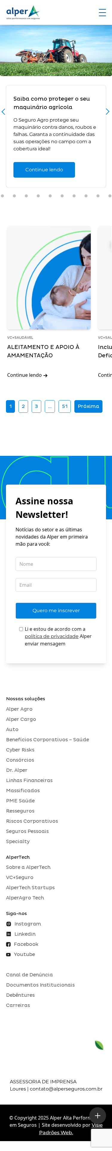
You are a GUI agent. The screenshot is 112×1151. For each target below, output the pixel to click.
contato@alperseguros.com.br (66, 1089)
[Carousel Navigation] (56, 113)
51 (64, 406)
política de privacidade (52, 636)
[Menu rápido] (97, 1115)
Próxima (88, 406)
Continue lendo (44, 170)
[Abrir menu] (102, 12)
